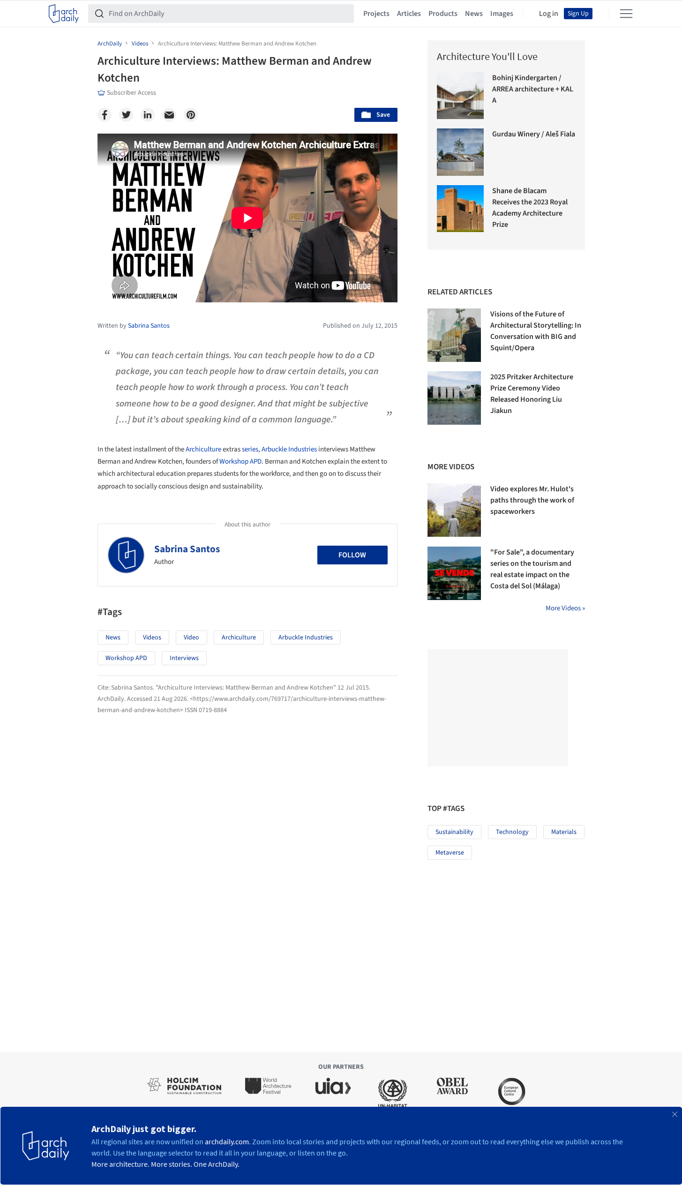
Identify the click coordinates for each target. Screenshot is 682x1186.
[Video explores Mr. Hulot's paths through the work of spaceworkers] (454, 510)
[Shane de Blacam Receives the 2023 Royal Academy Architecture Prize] (460, 209)
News (474, 13)
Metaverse (449, 852)
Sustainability (454, 832)
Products (442, 13)
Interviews (184, 658)
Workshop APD (240, 461)
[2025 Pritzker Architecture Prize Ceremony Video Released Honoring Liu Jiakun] (454, 398)
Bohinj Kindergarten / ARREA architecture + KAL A (532, 89)
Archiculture (203, 449)
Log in (548, 13)
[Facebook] (104, 115)
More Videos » (565, 608)
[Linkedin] (148, 115)
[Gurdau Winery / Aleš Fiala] (460, 152)
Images (501, 13)
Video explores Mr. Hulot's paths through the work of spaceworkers (532, 500)
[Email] (169, 115)
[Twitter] (126, 115)
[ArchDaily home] (64, 13)
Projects (376, 13)
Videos (152, 637)
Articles (409, 13)
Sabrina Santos (187, 549)
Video (191, 637)
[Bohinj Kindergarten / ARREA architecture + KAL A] (460, 96)
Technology (512, 832)
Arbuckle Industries (289, 449)
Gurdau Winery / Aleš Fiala (533, 134)
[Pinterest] (191, 115)
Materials (564, 832)
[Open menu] (626, 13)
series (250, 449)
